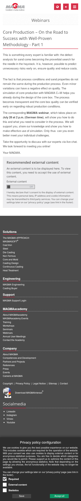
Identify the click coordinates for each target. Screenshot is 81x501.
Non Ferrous (9, 255)
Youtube (11, 422)
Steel (5, 248)
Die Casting (9, 252)
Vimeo (10, 418)
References (9, 365)
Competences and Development (19, 357)
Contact (64, 383)
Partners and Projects (14, 361)
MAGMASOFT (10, 241)
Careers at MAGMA (13, 375)
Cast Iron (7, 244)
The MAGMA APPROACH (16, 237)
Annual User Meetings (14, 336)
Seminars (8, 329)
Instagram (12, 415)
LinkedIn (11, 411)
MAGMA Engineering (13, 284)
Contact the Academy (14, 339)
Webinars (8, 332)
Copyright (8, 383)
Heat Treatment (10, 270)
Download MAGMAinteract (29, 392)
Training (7, 322)
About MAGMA (10, 354)
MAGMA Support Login (14, 300)
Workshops (8, 325)
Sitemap (53, 383)
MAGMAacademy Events (15, 318)
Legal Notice (39, 383)
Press (6, 368)
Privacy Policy (23, 383)
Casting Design (11, 263)
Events (6, 372)
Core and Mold (10, 259)
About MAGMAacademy (15, 314)
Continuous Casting (13, 266)
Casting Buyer (10, 288)
